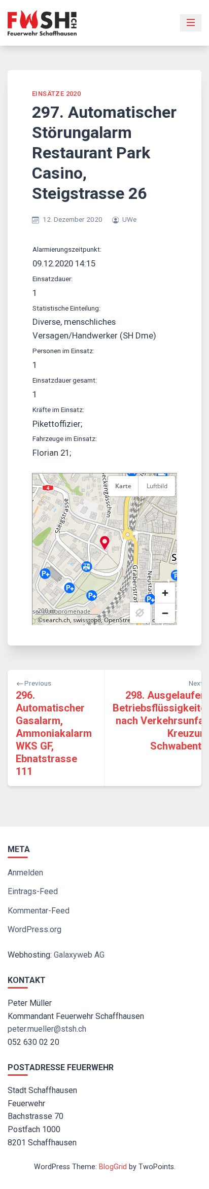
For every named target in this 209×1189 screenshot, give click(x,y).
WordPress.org (34, 929)
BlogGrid (113, 1167)
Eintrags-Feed (33, 891)
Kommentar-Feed (38, 910)
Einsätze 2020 (56, 93)
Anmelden (25, 872)
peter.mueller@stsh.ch (47, 1029)
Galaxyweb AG (79, 955)
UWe (129, 219)
